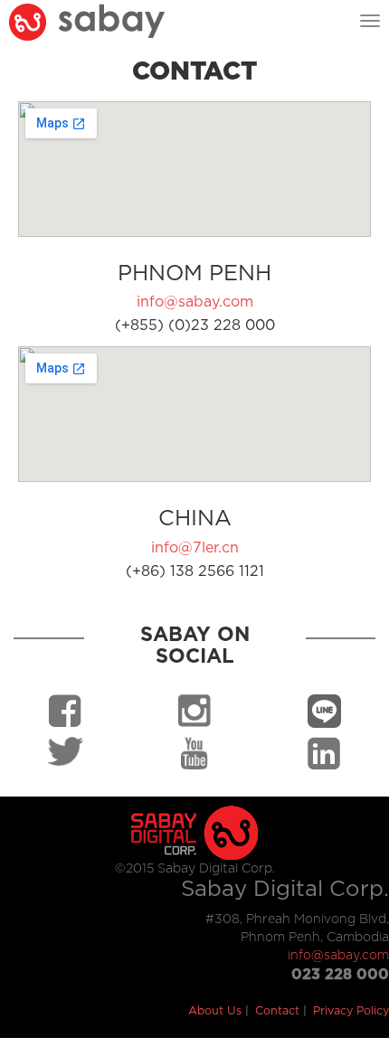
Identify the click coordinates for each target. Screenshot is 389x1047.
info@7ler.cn (195, 548)
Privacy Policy (351, 1011)
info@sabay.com (195, 302)
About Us (215, 1011)
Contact (277, 1011)
